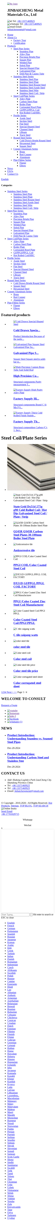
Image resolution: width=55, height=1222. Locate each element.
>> (15, 692)
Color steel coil (22, 659)
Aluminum (25, 157)
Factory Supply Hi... (26, 398)
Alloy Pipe (25, 54)
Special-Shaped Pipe (29, 68)
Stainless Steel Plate (29, 82)
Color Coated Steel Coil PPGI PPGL (25, 621)
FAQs (10, 171)
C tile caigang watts (25, 635)
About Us (12, 37)
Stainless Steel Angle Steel (32, 87)
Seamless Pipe (26, 51)
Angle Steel (25, 118)
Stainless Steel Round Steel (33, 85)
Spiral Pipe (25, 65)
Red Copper (25, 154)
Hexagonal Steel (27, 143)
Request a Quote (9, 705)
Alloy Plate (25, 98)
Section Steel (26, 121)
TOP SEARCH (40, 805)
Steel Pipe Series (21, 48)
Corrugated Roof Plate (30, 107)
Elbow (23, 165)
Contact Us (12, 174)
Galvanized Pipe (27, 71)
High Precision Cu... (26, 376)
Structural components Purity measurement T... (27, 383)
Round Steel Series (22, 137)
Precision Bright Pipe (30, 57)
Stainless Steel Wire (29, 90)
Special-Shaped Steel (30, 126)
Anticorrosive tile (24, 550)
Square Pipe (25, 59)
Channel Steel (26, 129)
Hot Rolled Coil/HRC (30, 112)
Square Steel (26, 146)
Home (10, 34)
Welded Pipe (26, 62)
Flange (23, 163)
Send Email (6, 811)
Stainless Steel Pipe (29, 79)
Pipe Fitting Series (22, 160)
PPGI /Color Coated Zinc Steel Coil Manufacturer (29, 603)
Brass (22, 151)
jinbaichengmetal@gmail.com (21, 29)
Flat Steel (24, 124)
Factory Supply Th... (26, 421)
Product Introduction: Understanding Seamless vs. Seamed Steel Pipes (30, 739)
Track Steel (25, 135)
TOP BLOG (26, 805)
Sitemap (15, 805)
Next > (10, 692)
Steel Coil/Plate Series (24, 96)
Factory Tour (19, 40)
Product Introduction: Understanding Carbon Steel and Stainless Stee (28, 757)
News (10, 168)
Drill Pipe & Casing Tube (32, 73)
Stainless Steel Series (23, 76)
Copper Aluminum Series (25, 149)
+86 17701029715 (10, 814)
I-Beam (23, 132)
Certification (19, 43)
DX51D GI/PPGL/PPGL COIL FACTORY (28, 585)
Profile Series (19, 115)
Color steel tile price (25, 670)
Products (11, 46)
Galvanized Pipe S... (26, 353)
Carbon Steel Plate (28, 101)
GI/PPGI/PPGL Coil (29, 110)
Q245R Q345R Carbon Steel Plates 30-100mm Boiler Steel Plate (28, 535)
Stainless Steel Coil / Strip (32, 93)
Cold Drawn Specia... (26, 330)
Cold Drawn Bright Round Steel (35, 140)
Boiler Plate (25, 104)
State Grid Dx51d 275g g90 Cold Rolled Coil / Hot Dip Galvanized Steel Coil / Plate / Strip (30, 511)
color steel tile (21, 646)
